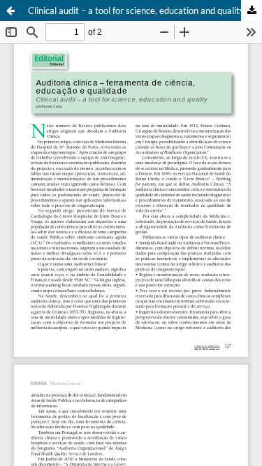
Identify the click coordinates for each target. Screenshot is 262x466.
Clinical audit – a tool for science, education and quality (136, 10)
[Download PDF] (251, 10)
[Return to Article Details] (10, 10)
